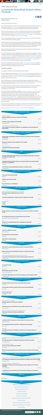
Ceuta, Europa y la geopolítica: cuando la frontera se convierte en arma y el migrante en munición (21, 137)
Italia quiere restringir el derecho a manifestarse (13, 312)
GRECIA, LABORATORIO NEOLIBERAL (21, 187)
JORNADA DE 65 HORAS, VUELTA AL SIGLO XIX (21, 353)
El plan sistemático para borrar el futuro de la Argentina (14, 117)
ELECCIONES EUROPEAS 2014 (21, 206)
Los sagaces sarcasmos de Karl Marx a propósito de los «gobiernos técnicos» (19, 330)
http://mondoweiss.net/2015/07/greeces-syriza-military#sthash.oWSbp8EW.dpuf (19, 107)
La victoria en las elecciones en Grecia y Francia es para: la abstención (18, 256)
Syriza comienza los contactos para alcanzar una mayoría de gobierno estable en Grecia (20, 211)
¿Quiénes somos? (29, 412)
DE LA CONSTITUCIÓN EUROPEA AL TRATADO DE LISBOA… (21, 278)
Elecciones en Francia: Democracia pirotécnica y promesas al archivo (17, 247)
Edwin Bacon (4, 266)
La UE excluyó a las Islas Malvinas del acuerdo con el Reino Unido (17, 167)
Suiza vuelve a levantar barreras (9, 239)
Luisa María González (5, 308)
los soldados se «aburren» (19, 35)
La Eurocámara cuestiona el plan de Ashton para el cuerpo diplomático (18, 287)
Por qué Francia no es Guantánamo (10, 183)
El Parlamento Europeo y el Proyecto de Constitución (21, 398)
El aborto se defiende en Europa (9, 230)
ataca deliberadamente (7, 35)
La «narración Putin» (6, 265)
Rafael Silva (4, 176)
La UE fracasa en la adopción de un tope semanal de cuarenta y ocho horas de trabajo (21, 359)
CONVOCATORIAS (21, 374)
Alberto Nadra (4, 118)
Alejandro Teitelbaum (5, 248)
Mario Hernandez (4, 194)
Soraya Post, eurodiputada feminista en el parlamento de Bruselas (17, 222)
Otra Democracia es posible (21, 395)
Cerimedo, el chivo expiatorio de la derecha (11, 121)
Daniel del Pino (4, 313)
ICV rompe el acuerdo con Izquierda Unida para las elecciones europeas (18, 340)
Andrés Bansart (4, 347)
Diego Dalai (4, 303)
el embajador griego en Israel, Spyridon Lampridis (17, 76)
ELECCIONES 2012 (21, 242)
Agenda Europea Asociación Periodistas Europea (21, 384)
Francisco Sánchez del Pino (6, 218)
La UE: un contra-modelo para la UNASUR (11, 345)
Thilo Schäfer (4, 240)
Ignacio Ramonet (4, 185)
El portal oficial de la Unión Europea (21, 389)
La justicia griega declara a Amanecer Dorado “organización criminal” (17, 197)
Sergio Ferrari (4, 149)
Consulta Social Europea (21, 391)
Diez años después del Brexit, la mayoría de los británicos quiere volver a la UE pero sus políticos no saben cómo (21, 156)
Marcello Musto (4, 331)
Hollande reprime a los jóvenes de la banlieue (12, 302)
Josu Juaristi (4, 284)
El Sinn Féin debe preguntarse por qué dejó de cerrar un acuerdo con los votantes (20, 350)
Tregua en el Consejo (6, 292)
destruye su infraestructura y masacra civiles (22, 34)
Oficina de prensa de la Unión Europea (21, 386)
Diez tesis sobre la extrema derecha (10, 234)
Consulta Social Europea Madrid (21, 393)
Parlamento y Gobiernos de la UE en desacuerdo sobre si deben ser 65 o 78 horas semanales (20, 365)
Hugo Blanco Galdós (5, 223)
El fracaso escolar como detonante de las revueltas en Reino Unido (17, 306)
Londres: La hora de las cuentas (9, 179)
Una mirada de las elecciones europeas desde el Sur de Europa (16, 216)
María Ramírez (4, 158)
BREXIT (21, 151)
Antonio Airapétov (5, 272)
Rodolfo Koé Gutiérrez (5, 168)
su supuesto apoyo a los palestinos (29, 62)
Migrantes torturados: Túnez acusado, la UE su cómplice (14, 142)
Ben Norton (5, 18)
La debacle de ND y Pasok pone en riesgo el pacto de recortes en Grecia (18, 320)
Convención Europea (21, 400)
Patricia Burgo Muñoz (5, 231)
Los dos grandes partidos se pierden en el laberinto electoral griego (17, 324)
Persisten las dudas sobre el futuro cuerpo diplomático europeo (16, 283)
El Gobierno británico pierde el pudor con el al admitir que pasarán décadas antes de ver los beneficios (20, 162)
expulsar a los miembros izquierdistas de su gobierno (30, 105)
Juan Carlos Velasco (5, 139)
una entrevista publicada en (27, 91)
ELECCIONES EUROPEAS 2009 (21, 333)
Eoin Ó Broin (4, 351)
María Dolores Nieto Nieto (14, 218)
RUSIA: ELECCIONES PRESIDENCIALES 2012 (21, 260)
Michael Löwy (4, 236)
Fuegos (3, 203)
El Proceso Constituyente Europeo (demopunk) (21, 402)
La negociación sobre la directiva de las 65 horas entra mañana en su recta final (20, 370)
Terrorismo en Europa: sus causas (9, 175)
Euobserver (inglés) (21, 407)
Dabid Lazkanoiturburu (5, 276)
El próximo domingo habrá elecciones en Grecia (13, 193)
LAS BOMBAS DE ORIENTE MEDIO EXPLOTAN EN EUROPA (21, 170)
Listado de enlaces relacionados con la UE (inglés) (21, 404)
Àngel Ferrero (10, 272)
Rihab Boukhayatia (5, 143)
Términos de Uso (25, 410)
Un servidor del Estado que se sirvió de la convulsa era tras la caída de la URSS (19, 274)
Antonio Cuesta (4, 326)
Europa (16, 18)
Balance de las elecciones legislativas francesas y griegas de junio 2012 (18, 251)
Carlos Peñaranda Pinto (5, 123)
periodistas (33, 34)
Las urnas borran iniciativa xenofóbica (11, 147)
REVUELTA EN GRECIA (21, 315)
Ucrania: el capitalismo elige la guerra (21, 111)
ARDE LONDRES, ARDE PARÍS (21, 296)
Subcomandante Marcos (5, 321)
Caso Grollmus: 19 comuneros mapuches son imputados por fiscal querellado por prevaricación (20, 128)
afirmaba (26, 73)
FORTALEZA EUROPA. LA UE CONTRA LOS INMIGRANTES (21, 132)
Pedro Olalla (4, 204)
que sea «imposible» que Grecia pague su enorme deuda (26, 57)
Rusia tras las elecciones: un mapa (10, 270)
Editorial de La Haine (5, 258)
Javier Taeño (4, 164)
